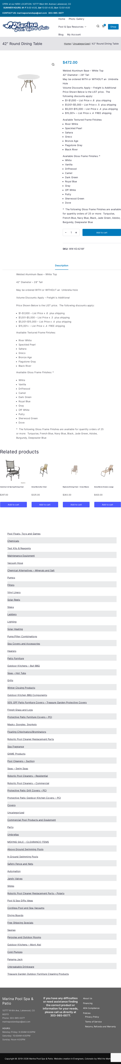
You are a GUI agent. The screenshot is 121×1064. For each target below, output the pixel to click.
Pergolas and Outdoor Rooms (24, 937)
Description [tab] (61, 265)
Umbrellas (13, 834)
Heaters (11, 651)
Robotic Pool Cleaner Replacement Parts (30, 739)
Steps (10, 607)
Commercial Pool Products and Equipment (31, 819)
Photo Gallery (76, 18)
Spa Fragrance (15, 746)
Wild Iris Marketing (106, 1058)
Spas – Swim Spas (17, 768)
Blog (61, 34)
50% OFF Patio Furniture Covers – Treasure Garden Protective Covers (47, 702)
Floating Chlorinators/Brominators (26, 731)
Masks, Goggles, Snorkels (22, 724)
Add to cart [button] (13, 504)
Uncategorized (81, 43)
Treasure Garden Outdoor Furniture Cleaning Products (38, 973)
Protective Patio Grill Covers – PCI (27, 790)
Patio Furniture (15, 658)
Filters (10, 585)
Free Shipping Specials (20, 922)
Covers (11, 805)
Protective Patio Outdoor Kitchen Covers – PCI (34, 797)
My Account (74, 34)
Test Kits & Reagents (19, 548)
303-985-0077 (56, 13)
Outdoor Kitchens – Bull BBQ (23, 665)
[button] (84, 27)
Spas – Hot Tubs (16, 673)
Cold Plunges (14, 952)
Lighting (12, 621)
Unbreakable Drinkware (20, 966)
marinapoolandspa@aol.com (32, 13)
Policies (86, 1013)
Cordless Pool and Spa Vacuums (25, 907)
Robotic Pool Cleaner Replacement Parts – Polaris (35, 893)
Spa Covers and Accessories (23, 643)
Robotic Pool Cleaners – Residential (27, 775)
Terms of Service (93, 1021)
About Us (87, 998)
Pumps (11, 577)
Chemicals (13, 540)
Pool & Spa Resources (70, 26)
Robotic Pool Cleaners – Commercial (28, 783)
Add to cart (101, 232)
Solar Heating (15, 629)
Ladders (12, 614)
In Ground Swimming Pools (22, 856)
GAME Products (16, 753)
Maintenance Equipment (21, 555)
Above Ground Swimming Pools (25, 849)
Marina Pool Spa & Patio (41, 1058)
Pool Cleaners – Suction (21, 761)
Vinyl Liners (14, 592)
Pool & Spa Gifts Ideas (20, 900)
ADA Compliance (91, 1008)
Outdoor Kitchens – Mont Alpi (24, 944)
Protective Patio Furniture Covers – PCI (29, 717)
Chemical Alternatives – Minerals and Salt (31, 570)
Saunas (11, 930)
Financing (88, 1003)
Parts (10, 827)
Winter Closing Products (21, 687)
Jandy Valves (14, 878)
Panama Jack (15, 959)
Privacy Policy (92, 1017)
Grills (10, 680)
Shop (113, 26)
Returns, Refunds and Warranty (100, 1026)
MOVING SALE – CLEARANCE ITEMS (28, 841)
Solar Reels (13, 599)
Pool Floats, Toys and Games (23, 533)
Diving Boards (15, 915)
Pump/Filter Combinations (22, 636)
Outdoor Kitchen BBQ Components (27, 695)
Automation (14, 871)
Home (61, 18)
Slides (10, 885)
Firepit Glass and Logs (20, 709)
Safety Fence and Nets (20, 863)
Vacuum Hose (15, 563)
